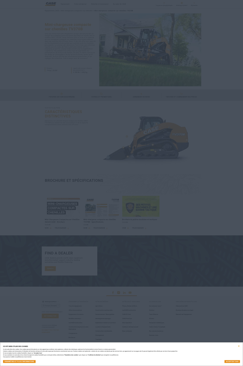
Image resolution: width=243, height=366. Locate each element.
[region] (121, 354)
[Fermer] (239, 346)
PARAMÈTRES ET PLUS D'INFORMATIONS (19, 361)
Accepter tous (232, 361)
